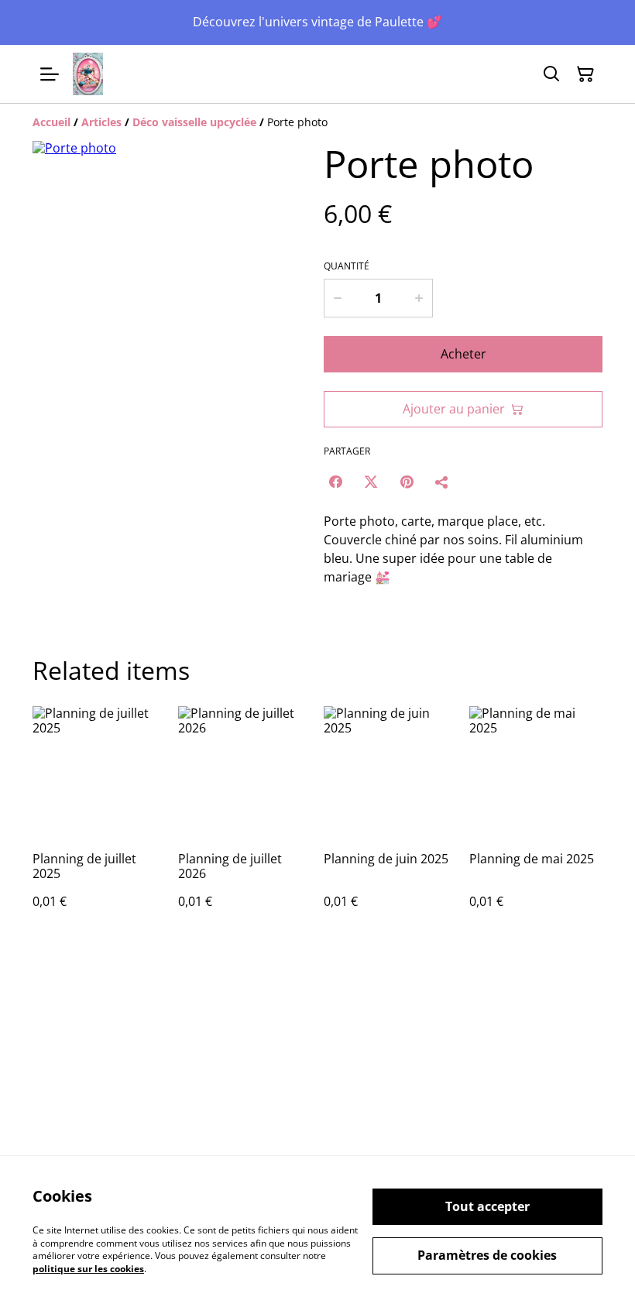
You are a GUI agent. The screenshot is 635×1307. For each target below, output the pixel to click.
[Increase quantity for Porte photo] (419, 298)
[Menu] (50, 74)
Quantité (346, 266)
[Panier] (585, 74)
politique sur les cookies (88, 1268)
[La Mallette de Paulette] (88, 74)
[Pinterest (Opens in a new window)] (406, 481)
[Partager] (442, 481)
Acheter (463, 353)
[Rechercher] (551, 74)
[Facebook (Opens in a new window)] (335, 481)
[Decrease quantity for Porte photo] (337, 298)
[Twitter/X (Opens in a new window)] (371, 481)
